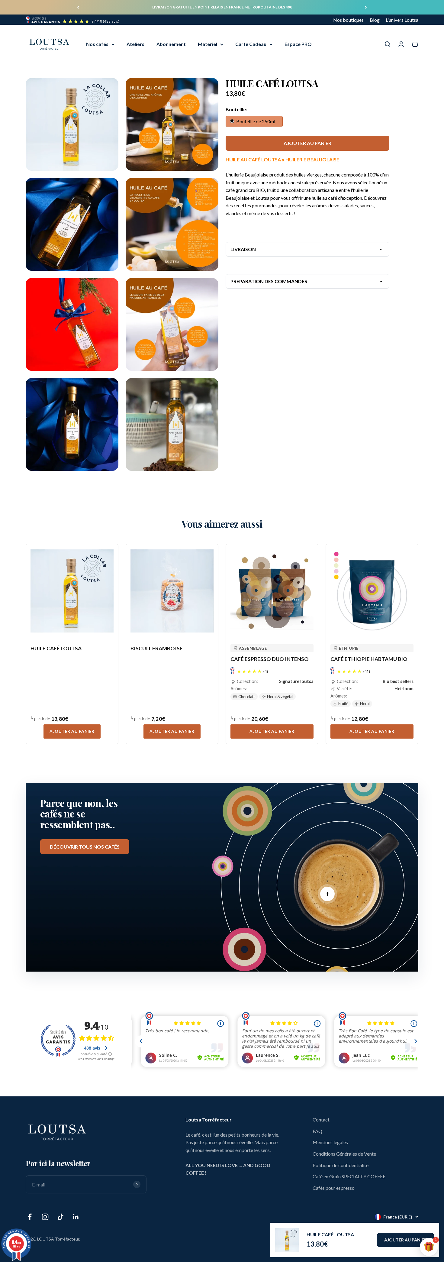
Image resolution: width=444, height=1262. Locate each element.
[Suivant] (366, 7)
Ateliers (135, 44)
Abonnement (171, 44)
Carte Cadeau (250, 44)
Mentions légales (330, 1142)
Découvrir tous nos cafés (85, 846)
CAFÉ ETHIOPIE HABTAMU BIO (368, 659)
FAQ (317, 1131)
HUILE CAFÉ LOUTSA (330, 1234)
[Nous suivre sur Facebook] (30, 1217)
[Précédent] (78, 7)
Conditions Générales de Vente (344, 1154)
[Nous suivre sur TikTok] (60, 1217)
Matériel (207, 44)
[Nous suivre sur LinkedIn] (76, 1217)
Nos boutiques (348, 20)
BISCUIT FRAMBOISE (156, 648)
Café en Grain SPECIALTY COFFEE (349, 1176)
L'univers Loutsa (402, 20)
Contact (321, 1119)
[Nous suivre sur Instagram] (45, 1217)
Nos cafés (97, 44)
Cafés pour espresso (334, 1188)
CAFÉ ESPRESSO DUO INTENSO (269, 659)
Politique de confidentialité (340, 1165)
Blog (375, 20)
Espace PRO (298, 44)
